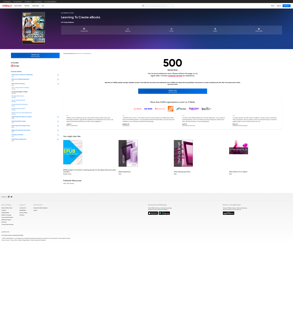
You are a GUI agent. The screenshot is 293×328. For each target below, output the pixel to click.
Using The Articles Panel (18, 101)
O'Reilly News (5, 212)
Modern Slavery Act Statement (38, 240)
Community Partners (7, 217)
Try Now (286, 6)
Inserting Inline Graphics (18, 109)
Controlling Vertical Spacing (20, 105)
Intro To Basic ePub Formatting (20, 88)
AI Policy (22, 215)
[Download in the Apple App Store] (153, 214)
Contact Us (23, 208)
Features (27, 6)
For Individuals (38, 1)
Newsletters (23, 210)
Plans (272, 6)
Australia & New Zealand (40, 208)
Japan (35, 210)
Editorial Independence (24, 240)
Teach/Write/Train (7, 208)
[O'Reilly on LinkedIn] (8, 197)
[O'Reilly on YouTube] (11, 197)
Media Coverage (6, 215)
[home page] (7, 5)
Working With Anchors (18, 96)
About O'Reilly (6, 205)
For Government (18, 1)
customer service (175, 76)
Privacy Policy (23, 212)
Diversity (4, 222)
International (37, 205)
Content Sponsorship (7, 224)
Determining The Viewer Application (22, 113)
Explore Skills (18, 6)
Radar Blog (35, 6)
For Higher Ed (28, 1)
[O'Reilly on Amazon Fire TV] (228, 214)
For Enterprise (7, 1)
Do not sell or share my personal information (12, 235)
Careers (4, 210)
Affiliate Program (6, 220)
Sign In (279, 6)
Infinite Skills (258, 31)
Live (43, 6)
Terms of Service (6, 240)
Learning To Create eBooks (83, 53)
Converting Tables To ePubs (19, 92)
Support (22, 205)
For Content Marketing (50, 1)
